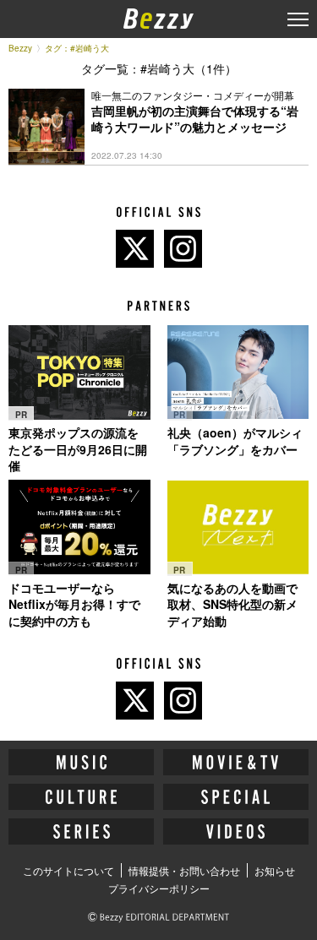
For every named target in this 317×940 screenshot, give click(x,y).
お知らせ (274, 870)
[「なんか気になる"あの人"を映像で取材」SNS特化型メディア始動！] (238, 527)
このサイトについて (68, 870)
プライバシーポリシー (159, 888)
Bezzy (20, 48)
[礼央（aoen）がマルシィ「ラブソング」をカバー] (238, 372)
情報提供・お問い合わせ (184, 870)
